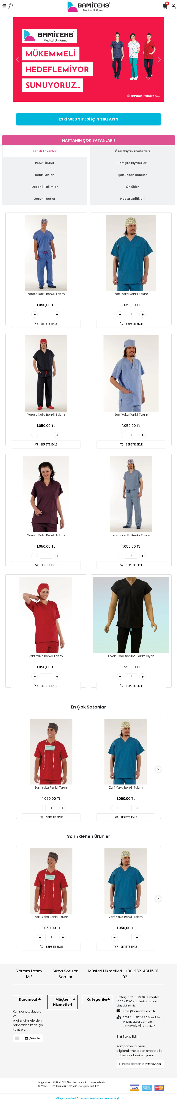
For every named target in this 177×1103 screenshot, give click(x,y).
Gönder (35, 1038)
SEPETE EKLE (48, 324)
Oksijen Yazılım (88, 1086)
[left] (19, 769)
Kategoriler (97, 999)
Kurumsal (28, 999)
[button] (17, 59)
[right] (158, 769)
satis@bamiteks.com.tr (138, 1011)
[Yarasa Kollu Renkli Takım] (46, 253)
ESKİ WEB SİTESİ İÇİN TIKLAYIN (88, 119)
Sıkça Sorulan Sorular (66, 973)
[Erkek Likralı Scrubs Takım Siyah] (131, 615)
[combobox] (18, 1038)
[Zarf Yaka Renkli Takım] (131, 253)
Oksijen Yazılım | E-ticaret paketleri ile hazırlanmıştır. (88, 1098)
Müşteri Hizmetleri (125, 973)
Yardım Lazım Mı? (29, 973)
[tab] (44, 151)
